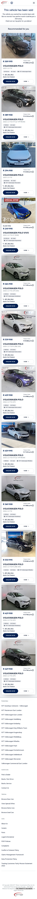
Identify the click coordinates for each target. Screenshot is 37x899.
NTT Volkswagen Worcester (11, 759)
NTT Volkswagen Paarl (9, 746)
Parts (3, 832)
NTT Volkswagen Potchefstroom (12, 750)
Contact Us (5, 788)
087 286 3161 (9, 130)
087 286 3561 (9, 186)
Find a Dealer (5, 775)
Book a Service (6, 783)
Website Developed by (17, 888)
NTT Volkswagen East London (11, 715)
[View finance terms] (33, 63)
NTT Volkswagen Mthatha (10, 741)
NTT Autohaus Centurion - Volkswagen (14, 706)
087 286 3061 (9, 299)
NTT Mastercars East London (11, 710)
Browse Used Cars (7, 812)
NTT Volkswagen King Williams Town (14, 728)
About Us (4, 824)
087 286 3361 (9, 464)
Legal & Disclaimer (7, 837)
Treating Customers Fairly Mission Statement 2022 (16, 865)
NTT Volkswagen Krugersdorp (11, 732)
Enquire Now (10, 81)
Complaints (5, 846)
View (25, 81)
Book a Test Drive (7, 779)
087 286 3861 (9, 74)
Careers (4, 828)
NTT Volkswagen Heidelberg (11, 719)
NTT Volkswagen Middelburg (11, 737)
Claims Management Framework (12, 855)
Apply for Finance (9, 77)
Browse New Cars (7, 799)
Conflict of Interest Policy (10, 850)
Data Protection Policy (9, 859)
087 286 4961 (9, 243)
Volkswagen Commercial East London (14, 763)
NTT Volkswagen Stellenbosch (11, 754)
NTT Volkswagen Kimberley (10, 723)
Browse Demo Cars (8, 808)
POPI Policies (6, 841)
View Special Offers (8, 803)
